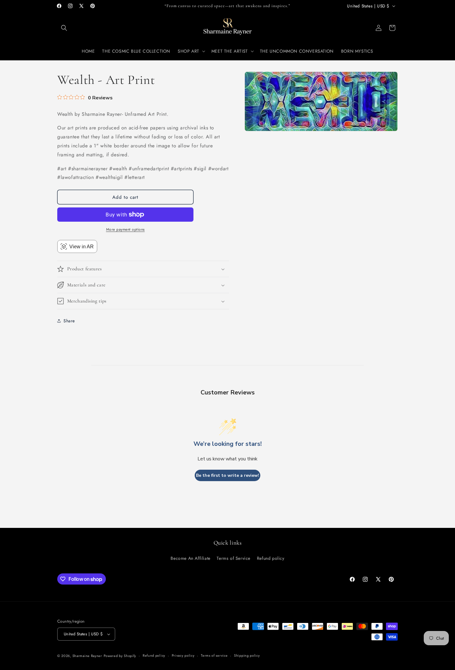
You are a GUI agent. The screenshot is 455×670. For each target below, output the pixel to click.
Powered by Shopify (120, 655)
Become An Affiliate (190, 558)
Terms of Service (233, 558)
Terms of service (214, 655)
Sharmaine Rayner (87, 655)
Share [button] (69, 321)
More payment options (125, 229)
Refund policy (270, 558)
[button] (64, 28)
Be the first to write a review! (227, 475)
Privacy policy (183, 655)
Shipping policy (247, 655)
